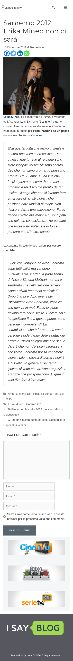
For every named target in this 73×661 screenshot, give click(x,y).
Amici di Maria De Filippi (23, 393)
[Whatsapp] (27, 53)
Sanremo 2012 (34, 404)
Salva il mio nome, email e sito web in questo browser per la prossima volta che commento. (36, 516)
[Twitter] (13, 53)
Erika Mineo (15, 404)
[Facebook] (7, 53)
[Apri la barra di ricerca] (53, 7)
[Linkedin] (20, 53)
